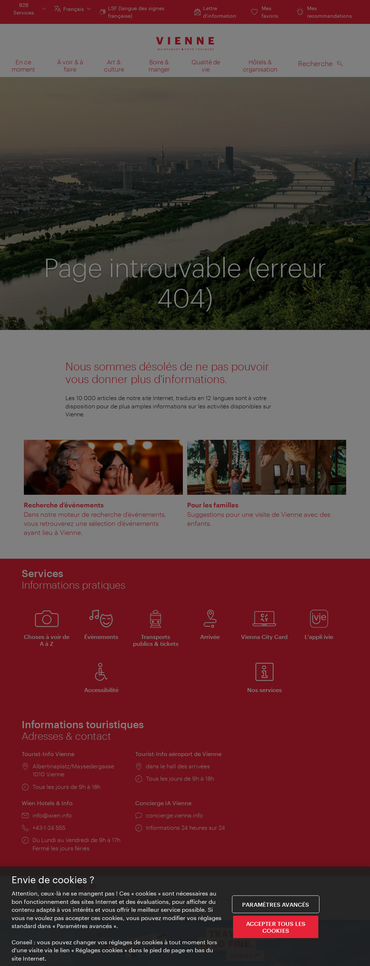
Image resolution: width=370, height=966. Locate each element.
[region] (185, 916)
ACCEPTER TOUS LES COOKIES (276, 927)
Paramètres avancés (275, 904)
